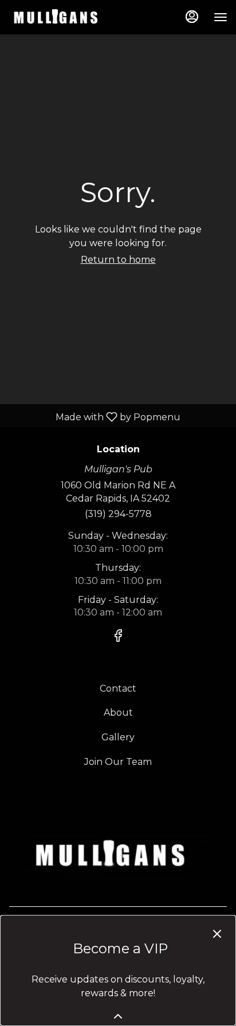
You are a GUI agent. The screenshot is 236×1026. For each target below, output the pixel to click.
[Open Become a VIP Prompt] (118, 1016)
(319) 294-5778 (118, 513)
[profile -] (192, 16)
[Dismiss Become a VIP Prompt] (217, 934)
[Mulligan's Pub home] (60, 17)
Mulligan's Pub (118, 854)
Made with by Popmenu (94, 416)
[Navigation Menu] (220, 17)
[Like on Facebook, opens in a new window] (118, 637)
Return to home (118, 259)
